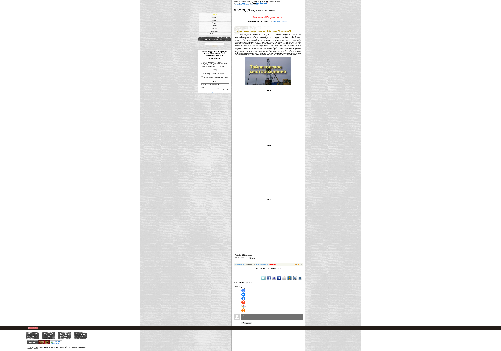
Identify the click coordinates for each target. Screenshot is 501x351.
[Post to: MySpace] (279, 278)
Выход (261, 3)
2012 (257, 264)
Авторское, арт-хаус (239, 264)
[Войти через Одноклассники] (243, 310)
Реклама (255, 4)
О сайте (236, 4)
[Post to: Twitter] (263, 278)
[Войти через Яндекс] (243, 302)
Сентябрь (263, 264)
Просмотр (214, 92)
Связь (240, 4)
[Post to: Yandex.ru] (284, 278)
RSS (265, 3)
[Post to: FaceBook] (268, 278)
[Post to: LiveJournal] (294, 278)
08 (267, 264)
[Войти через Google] (243, 306)
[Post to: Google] (273, 278)
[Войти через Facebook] (243, 298)
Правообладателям (247, 4)
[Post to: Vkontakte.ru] (300, 278)
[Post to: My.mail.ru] (289, 278)
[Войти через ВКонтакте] (243, 294)
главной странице (280, 21)
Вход (257, 3)
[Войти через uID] (243, 291)
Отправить (246, 323)
